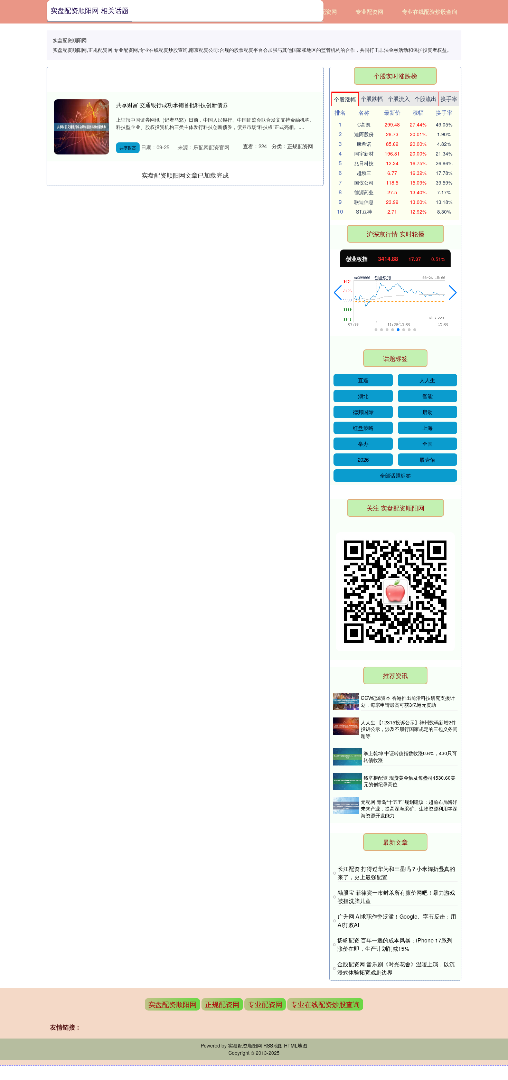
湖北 (363, 396)
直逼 (363, 380)
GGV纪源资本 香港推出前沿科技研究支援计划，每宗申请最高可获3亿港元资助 (408, 701)
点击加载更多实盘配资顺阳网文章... (185, 174)
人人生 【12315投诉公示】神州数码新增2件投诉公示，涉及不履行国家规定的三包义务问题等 (409, 729)
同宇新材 (364, 153)
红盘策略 (363, 427)
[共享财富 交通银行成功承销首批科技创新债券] (81, 126)
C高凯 (363, 124)
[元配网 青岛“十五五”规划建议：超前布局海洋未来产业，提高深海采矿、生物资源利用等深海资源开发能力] (346, 809)
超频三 (364, 172)
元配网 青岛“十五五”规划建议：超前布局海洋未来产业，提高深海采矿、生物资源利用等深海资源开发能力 (409, 808)
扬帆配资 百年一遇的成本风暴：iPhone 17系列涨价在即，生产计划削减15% (394, 944)
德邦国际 (363, 411)
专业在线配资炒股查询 (429, 12)
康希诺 (364, 143)
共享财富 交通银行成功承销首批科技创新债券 (172, 105)
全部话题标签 (395, 475)
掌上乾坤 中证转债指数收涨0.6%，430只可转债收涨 (410, 756)
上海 (427, 427)
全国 (427, 443)
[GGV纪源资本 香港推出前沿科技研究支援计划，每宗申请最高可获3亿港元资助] (346, 701)
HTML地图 (295, 1045)
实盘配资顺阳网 (172, 1004)
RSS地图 (273, 1045)
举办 (363, 443)
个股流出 (425, 99)
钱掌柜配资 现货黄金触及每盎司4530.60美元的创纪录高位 (409, 781)
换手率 (449, 99)
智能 (427, 396)
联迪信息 (364, 201)
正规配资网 (222, 1004)
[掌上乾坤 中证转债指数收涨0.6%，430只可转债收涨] (347, 757)
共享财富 (128, 147)
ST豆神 (364, 211)
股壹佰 (427, 459)
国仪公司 (364, 182)
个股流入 (399, 99)
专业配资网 (369, 12)
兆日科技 (364, 163)
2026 (363, 459)
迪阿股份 (364, 134)
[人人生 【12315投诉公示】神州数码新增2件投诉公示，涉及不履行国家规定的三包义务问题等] (346, 729)
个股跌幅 (372, 99)
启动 (427, 411)
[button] (337, 292)
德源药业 (364, 192)
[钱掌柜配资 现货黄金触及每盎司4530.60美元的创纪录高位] (347, 781)
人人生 (427, 380)
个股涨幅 (345, 99)
